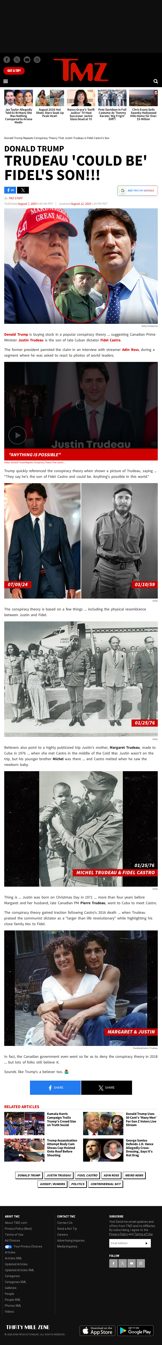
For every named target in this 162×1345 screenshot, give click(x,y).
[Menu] (6, 81)
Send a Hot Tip (67, 1228)
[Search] (156, 81)
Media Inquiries (67, 1246)
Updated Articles (16, 1264)
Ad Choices (12, 1240)
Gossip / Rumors (52, 1184)
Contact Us (65, 1222)
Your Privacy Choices (27, 1246)
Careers (62, 1234)
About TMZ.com (16, 1222)
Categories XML (15, 1282)
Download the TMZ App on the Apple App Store (97, 1331)
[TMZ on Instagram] (37, 59)
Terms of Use (14, 1234)
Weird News (134, 1175)
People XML (13, 1299)
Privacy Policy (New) (18, 1228)
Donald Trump (29, 1175)
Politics (77, 1184)
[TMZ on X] (17, 59)
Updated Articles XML (19, 1270)
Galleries (10, 1288)
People (9, 1294)
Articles (10, 1252)
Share (58, 1087)
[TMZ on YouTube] (131, 1263)
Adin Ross (111, 1175)
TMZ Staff (15, 198)
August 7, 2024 (27, 204)
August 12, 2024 (81, 204)
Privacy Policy (118, 1234)
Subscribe (146, 1243)
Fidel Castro (87, 1175)
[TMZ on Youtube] (27, 59)
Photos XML (13, 1305)
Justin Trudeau (58, 1175)
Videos (9, 1311)
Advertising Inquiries (71, 1240)
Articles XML (13, 1258)
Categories (12, 1276)
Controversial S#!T (105, 1184)
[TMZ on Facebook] (6, 59)
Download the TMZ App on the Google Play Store (135, 1330)
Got (14, 71)
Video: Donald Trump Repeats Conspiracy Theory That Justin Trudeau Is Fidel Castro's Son (35, 462)
